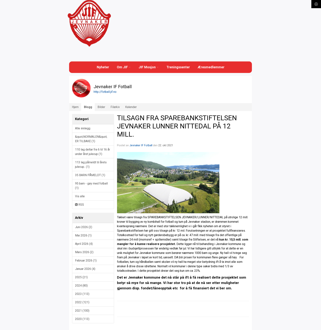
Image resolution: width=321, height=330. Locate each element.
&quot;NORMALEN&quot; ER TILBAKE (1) (91, 139)
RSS (81, 204)
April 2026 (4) (84, 244)
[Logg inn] (316, 4)
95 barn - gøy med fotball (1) (91, 186)
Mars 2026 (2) (84, 252)
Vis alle (80, 196)
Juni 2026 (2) (83, 227)
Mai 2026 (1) (83, 235)
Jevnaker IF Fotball (140, 145)
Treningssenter (178, 67)
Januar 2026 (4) (85, 269)
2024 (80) (81, 285)
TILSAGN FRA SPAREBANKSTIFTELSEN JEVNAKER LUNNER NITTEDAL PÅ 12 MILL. (177, 126)
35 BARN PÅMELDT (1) (90, 175)
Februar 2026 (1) (86, 260)
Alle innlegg (82, 128)
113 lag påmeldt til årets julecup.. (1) (91, 165)
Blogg (88, 107)
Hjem (75, 107)
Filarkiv (115, 107)
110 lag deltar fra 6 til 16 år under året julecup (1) (92, 152)
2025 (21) (81, 277)
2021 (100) (82, 310)
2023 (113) (82, 294)
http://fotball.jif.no (105, 92)
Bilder (101, 107)
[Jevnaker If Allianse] (89, 23)
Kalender (131, 107)
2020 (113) (82, 319)
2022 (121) (82, 302)
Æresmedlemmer (211, 67)
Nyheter (103, 67)
